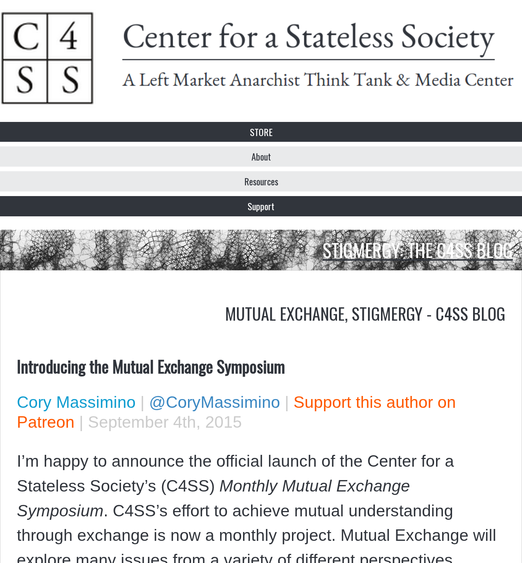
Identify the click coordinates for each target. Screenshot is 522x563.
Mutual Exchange (285, 313)
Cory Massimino (76, 402)
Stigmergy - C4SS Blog (428, 313)
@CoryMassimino (214, 402)
